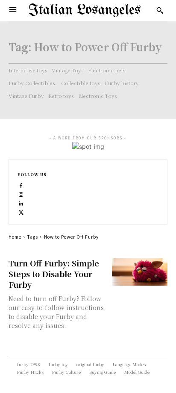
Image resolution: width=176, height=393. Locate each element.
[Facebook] (21, 184)
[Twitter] (21, 211)
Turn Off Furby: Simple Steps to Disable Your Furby (54, 273)
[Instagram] (21, 193)
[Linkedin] (21, 202)
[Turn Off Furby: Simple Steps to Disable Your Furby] (139, 272)
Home (15, 236)
